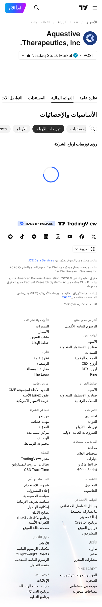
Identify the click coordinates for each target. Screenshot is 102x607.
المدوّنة (44, 427)
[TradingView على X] (93, 236)
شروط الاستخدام (36, 485)
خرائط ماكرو (87, 464)
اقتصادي (91, 416)
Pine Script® (87, 469)
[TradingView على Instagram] (57, 236)
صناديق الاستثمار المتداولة (78, 347)
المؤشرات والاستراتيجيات (78, 575)
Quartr (66, 297)
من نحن (43, 416)
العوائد (92, 421)
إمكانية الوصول (38, 507)
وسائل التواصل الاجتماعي (78, 506)
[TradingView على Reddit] (10, 236)
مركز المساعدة (38, 432)
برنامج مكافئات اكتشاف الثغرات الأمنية (32, 520)
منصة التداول (39, 565)
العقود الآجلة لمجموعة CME (29, 390)
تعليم (93, 554)
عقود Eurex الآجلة (36, 395)
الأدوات (44, 543)
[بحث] (37, 8)
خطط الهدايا (40, 342)
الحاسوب (90, 490)
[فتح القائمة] (95, 8)
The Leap (41, 374)
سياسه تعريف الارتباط (33, 501)
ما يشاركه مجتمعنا (84, 511)
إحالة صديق (88, 517)
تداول (93, 548)
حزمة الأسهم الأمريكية (32, 400)
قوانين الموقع (87, 528)
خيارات (92, 459)
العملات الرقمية (86, 358)
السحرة (91, 580)
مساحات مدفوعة (85, 591)
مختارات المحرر (85, 559)
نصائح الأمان (40, 512)
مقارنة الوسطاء (37, 369)
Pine (93, 374)
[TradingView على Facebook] (81, 236)
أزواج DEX (89, 369)
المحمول (91, 485)
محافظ (92, 448)
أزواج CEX (89, 363)
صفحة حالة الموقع (36, 528)
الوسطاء (43, 363)
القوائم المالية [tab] (62, 97)
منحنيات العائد (87, 453)
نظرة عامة (41, 358)
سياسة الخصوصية (36, 496)
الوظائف (43, 438)
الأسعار (44, 331)
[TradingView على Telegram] (34, 236)
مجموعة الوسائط (36, 443)
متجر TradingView (35, 459)
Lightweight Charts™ (32, 554)
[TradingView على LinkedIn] (46, 236)
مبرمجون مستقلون (83, 586)
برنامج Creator (86, 522)
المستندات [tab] (36, 97)
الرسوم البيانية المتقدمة (32, 559)
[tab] (78, 129)
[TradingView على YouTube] (69, 236)
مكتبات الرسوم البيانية (33, 548)
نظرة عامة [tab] (88, 97)
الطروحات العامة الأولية (80, 432)
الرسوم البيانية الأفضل (81, 326)
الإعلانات (43, 580)
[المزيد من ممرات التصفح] (76, 22)
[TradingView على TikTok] (22, 236)
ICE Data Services (41, 260)
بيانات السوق (39, 337)
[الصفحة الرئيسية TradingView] (83, 7)
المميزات (42, 326)
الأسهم (92, 341)
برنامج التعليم (39, 597)
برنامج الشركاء (38, 591)
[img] (28, 55)
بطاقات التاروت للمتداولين (30, 464)
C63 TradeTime (36, 469)
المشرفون (89, 533)
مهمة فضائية (40, 421)
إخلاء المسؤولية (38, 490)
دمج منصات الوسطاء (34, 586)
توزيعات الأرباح (86, 427)
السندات (91, 352)
